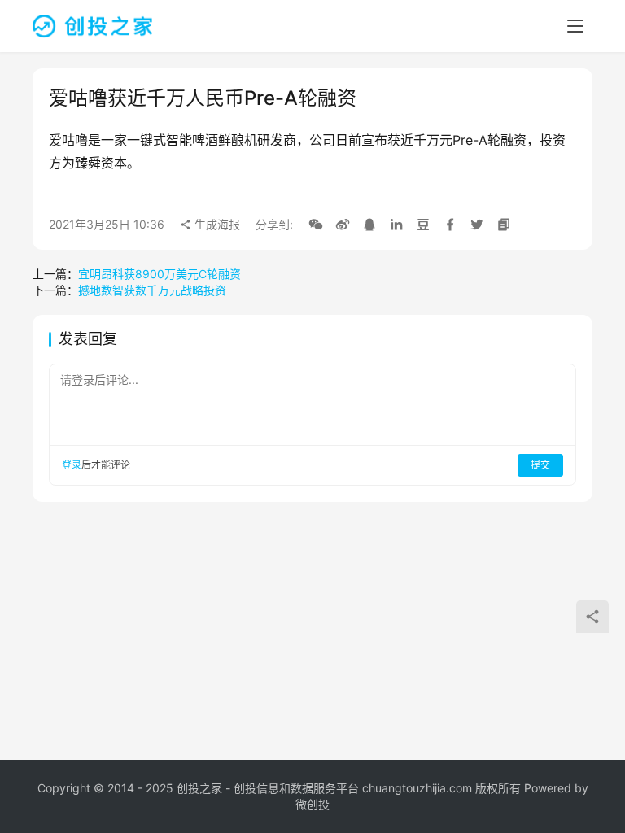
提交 (540, 465)
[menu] (575, 26)
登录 (71, 465)
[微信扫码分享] (315, 224)
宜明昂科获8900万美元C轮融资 (159, 274)
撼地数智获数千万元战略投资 (152, 290)
